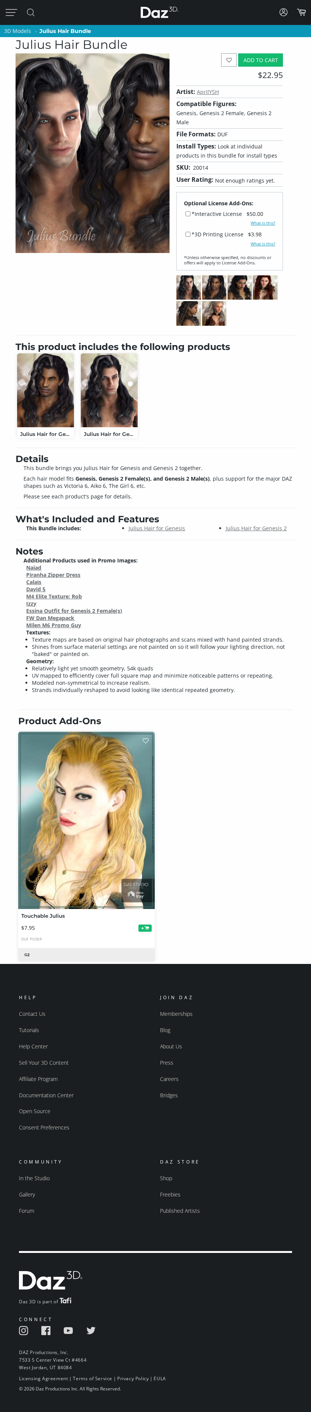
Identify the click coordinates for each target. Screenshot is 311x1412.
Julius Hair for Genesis (157, 528)
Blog (165, 1030)
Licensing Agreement (43, 1378)
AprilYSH (208, 91)
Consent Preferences (44, 1127)
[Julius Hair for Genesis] (45, 390)
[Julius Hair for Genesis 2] (109, 390)
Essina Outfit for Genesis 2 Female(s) (74, 610)
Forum (26, 1210)
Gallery (27, 1194)
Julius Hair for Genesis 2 (256, 528)
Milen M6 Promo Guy (53, 625)
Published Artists (180, 1210)
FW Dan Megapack (50, 618)
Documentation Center (46, 1095)
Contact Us (32, 1013)
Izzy (31, 603)
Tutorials (29, 1030)
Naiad (33, 567)
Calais (33, 582)
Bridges (169, 1095)
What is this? (263, 223)
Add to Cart (260, 60)
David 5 (36, 589)
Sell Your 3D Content (44, 1062)
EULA (160, 1378)
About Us (171, 1046)
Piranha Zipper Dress (53, 574)
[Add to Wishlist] (229, 60)
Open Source (34, 1111)
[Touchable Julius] (86, 820)
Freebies (170, 1194)
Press (166, 1062)
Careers (169, 1078)
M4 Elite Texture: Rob (54, 596)
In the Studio (34, 1178)
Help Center (33, 1046)
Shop (166, 1178)
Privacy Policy (133, 1378)
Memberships (176, 1013)
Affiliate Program (38, 1078)
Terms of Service (92, 1378)
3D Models (17, 30)
